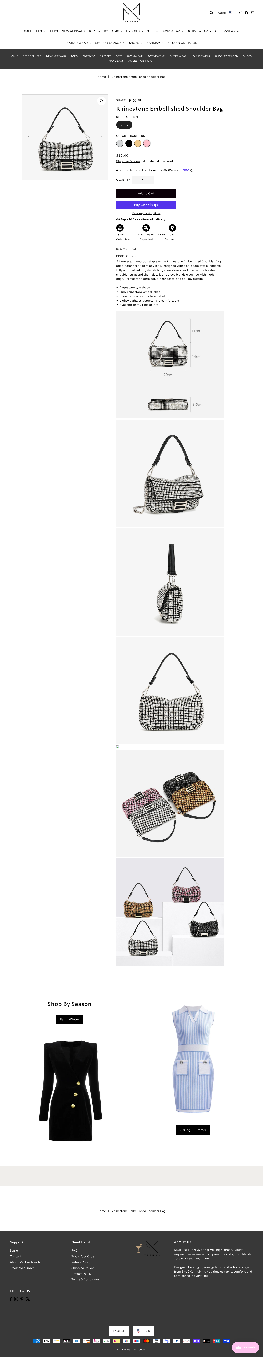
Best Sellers (32, 56)
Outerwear (178, 56)
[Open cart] (252, 12)
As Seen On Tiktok (141, 60)
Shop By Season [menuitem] (108, 43)
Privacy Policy (81, 1273)
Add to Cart (146, 193)
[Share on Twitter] (134, 100)
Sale (14, 56)
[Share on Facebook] (129, 100)
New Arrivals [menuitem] (73, 31)
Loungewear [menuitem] (77, 43)
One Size (124, 124)
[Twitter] (28, 1298)
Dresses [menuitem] (133, 31)
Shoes (247, 56)
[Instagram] (16, 1298)
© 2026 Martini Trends (131, 1349)
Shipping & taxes (128, 161)
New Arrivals (56, 56)
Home (101, 76)
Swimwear (135, 56)
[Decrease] (135, 180)
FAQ (133, 248)
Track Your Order (22, 1268)
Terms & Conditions (85, 1279)
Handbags (116, 60)
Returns (121, 248)
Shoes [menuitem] (134, 43)
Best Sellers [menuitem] (47, 31)
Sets (119, 56)
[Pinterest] (21, 1298)
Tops (74, 56)
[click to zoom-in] (101, 101)
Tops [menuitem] (93, 31)
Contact (16, 1256)
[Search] (211, 12)
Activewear (156, 56)
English (220, 13)
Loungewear (200, 56)
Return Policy (81, 1262)
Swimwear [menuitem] (171, 31)
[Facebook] (11, 1298)
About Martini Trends (25, 1262)
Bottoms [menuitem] (112, 31)
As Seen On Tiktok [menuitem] (182, 43)
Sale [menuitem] (28, 31)
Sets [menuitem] (151, 31)
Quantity (123, 179)
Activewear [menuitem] (198, 31)
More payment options (146, 213)
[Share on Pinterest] (139, 100)
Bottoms (88, 56)
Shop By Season (226, 56)
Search (15, 1250)
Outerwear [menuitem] (225, 31)
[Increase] (150, 180)
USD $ (238, 13)
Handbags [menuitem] (154, 43)
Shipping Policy (82, 1268)
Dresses (105, 56)
